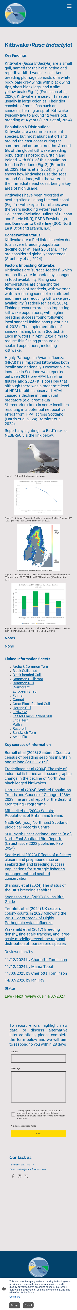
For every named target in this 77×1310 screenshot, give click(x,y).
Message (15, 1068)
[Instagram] (19, 1176)
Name (14, 1051)
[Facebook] (13, 1176)
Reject (28, 1305)
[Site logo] (15, 13)
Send (38, 1133)
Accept (14, 1305)
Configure (14, 1296)
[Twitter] (26, 1176)
